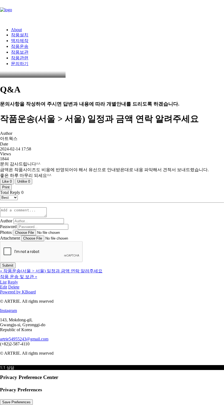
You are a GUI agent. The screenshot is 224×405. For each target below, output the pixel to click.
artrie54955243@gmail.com (24, 339)
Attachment (10, 238)
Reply (13, 282)
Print (6, 187)
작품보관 (19, 52)
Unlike (23, 181)
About (16, 29)
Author (6, 220)
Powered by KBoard (18, 292)
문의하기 (19, 63)
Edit (3, 287)
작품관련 (19, 58)
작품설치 (19, 35)
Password (8, 226)
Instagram (8, 310)
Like (7, 181)
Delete (13, 287)
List (3, 282)
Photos (6, 232)
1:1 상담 (7, 367)
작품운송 (19, 46)
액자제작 (19, 40)
